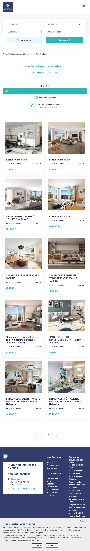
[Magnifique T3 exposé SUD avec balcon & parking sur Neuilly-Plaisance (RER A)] (23, 315)
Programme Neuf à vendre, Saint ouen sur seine (77, 507)
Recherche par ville (18, 54)
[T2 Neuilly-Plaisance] (23, 138)
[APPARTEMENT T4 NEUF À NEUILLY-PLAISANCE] (23, 194)
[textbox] (18, 23)
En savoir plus (15, 540)
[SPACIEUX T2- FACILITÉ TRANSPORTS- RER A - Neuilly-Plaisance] (66, 315)
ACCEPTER (52, 545)
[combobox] (24, 24)
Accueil (6, 54)
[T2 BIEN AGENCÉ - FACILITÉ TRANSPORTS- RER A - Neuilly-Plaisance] (66, 377)
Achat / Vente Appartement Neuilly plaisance (45, 66)
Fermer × (83, 521)
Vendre (50, 462)
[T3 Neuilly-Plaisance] (66, 138)
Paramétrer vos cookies (30, 540)
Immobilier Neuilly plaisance (45, 73)
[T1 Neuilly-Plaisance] (66, 194)
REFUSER (37, 545)
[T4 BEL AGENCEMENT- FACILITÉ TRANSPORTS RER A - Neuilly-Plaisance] (23, 377)
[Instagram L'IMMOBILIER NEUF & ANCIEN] (5, 456)
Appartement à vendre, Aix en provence (75, 493)
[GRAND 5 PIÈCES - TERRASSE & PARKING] (23, 253)
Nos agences (52, 478)
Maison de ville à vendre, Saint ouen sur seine (77, 516)
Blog (49, 481)
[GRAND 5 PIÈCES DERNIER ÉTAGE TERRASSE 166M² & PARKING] (66, 253)
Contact (50, 484)
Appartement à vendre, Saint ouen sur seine (77, 485)
